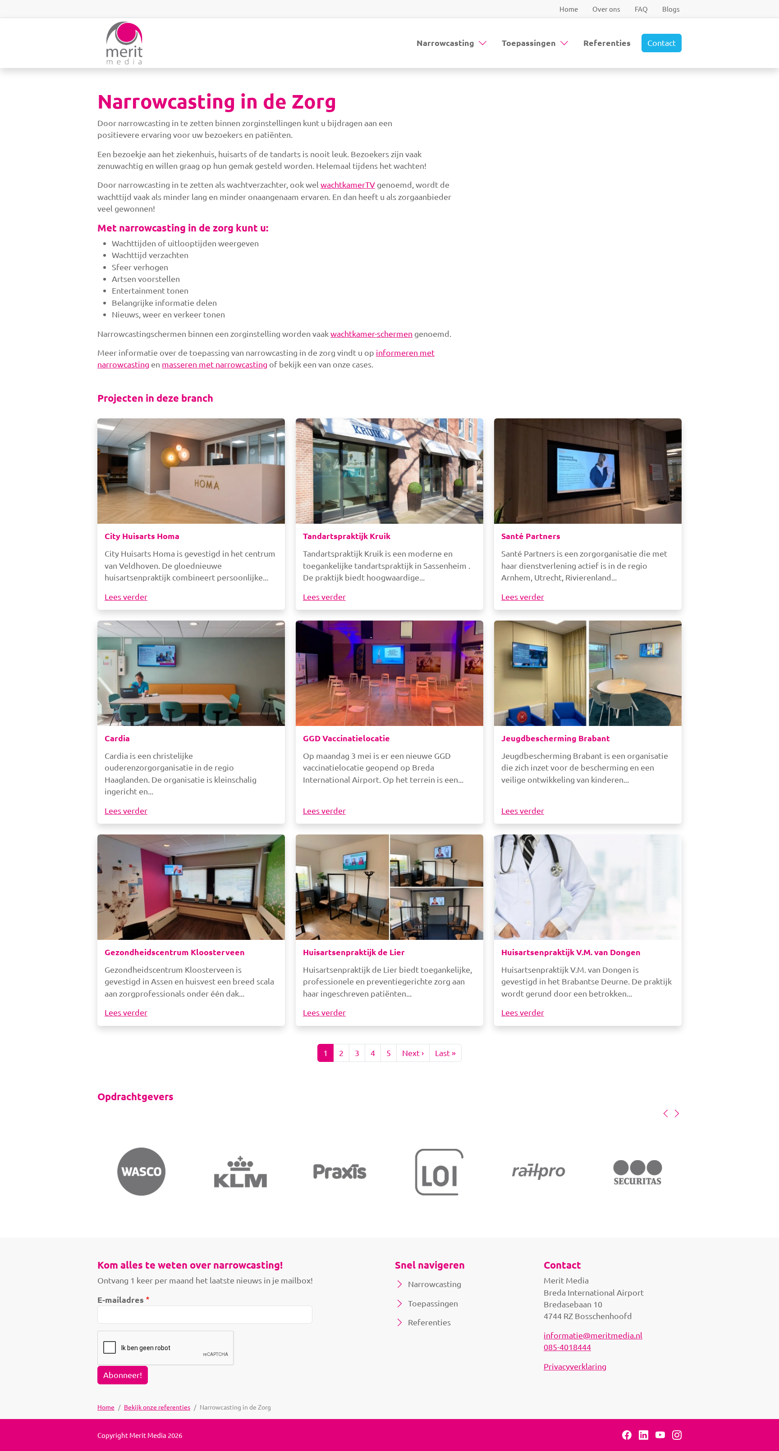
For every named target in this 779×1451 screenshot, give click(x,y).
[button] (665, 1113)
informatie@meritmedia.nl (593, 1335)
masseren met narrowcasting (214, 364)
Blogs (671, 9)
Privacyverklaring (575, 1366)
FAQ (641, 9)
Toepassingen (529, 42)
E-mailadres (120, 1299)
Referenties (607, 42)
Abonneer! (122, 1374)
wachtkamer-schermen (371, 333)
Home (568, 9)
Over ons (606, 9)
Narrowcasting (445, 42)
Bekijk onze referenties (157, 1407)
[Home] (124, 43)
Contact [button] (661, 42)
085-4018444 (567, 1346)
